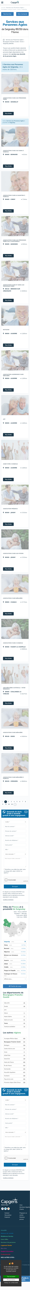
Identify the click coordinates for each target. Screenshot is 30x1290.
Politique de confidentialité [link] (11, 1282)
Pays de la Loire (14, 1079)
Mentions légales (25, 1207)
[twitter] (5, 1208)
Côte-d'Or (14, 1003)
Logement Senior (6, 1245)
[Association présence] (15, 495)
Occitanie (14, 1075)
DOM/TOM (14, 1055)
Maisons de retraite (7, 1233)
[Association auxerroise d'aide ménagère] (15, 360)
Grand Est (14, 1059)
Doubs (14, 1006)
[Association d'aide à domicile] (15, 629)
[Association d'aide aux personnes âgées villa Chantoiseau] (15, 226)
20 (9, 804)
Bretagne (14, 1045)
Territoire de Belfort (14, 1026)
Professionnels (5, 1254)
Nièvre (14, 1013)
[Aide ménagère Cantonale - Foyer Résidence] (15, 674)
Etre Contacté (22, 14)
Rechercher (7, 14)
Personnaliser (11, 1280)
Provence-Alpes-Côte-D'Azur (14, 1082)
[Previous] (2, 801)
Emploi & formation (7, 1251)
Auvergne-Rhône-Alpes (14, 1038)
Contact (7, 1213)
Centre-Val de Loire (14, 1048)
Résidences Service (7, 1236)
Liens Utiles (4, 1239)
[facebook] (2, 1208)
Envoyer (15, 886)
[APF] (15, 405)
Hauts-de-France (14, 1062)
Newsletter (8, 1215)
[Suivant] (15, 804)
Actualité (4, 1230)
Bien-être (4, 1248)
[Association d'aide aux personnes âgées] (15, 84)
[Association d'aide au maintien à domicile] (15, 181)
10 (6, 804)
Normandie (14, 1069)
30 (12, 804)
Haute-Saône (14, 1016)
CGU (21, 1205)
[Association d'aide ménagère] (15, 718)
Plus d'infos (8, 113)
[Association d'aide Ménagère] (15, 584)
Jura (5, 1009)
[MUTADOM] (15, 316)
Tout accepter (11, 1276)
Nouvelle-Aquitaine (14, 1072)
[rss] (8, 1208)
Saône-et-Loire (14, 1020)
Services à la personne (8, 1242)
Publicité (7, 1217)
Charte (22, 1209)
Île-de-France (14, 1065)
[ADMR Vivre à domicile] (15, 450)
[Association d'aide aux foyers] (15, 539)
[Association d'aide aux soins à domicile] (15, 136)
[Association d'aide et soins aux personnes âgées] (15, 271)
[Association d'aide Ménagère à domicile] (15, 763)
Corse (14, 1052)
